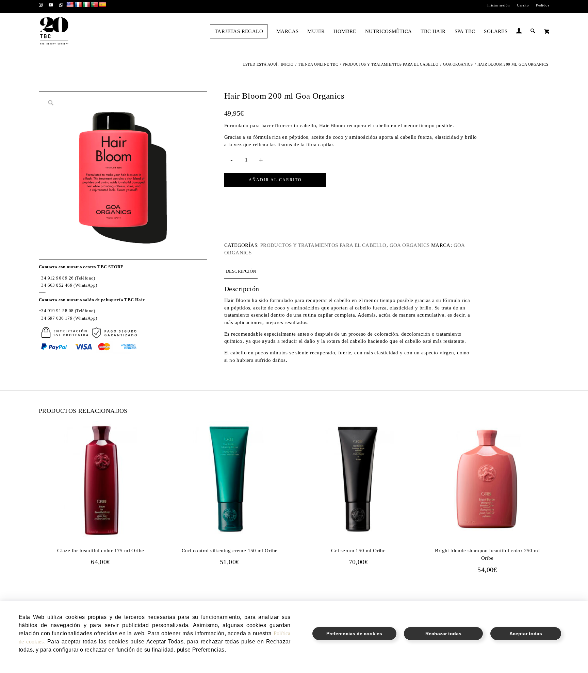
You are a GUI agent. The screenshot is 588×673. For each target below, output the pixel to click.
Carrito (523, 5)
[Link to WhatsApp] (61, 5)
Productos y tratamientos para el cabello (323, 245)
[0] (546, 31)
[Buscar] (532, 31)
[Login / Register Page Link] (519, 32)
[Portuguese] (94, 5)
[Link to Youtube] (51, 5)
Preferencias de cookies (354, 633)
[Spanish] (103, 5)
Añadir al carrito (275, 180)
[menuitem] (499, 5)
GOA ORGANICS (410, 245)
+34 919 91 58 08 (56, 310)
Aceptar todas (525, 633)
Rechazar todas (443, 633)
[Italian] (86, 5)
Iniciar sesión (498, 5)
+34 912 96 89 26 (56, 278)
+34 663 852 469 (55, 285)
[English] (70, 5)
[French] (78, 5)
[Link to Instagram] (41, 5)
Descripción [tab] (241, 271)
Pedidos (542, 5)
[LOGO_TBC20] (54, 31)
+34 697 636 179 (55, 318)
